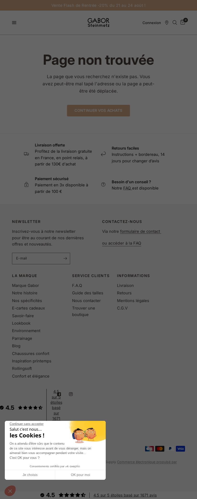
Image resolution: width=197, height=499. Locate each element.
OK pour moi (80, 475)
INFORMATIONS (133, 276)
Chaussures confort (30, 353)
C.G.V (122, 308)
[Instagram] (74, 394)
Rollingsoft (22, 368)
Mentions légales (133, 300)
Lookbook (21, 323)
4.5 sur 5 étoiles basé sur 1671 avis (125, 495)
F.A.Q (77, 285)
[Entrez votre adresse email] (65, 258)
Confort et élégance (30, 376)
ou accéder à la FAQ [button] (121, 243)
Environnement (26, 330)
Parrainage (22, 338)
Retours (124, 293)
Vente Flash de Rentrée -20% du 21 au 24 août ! (98, 5)
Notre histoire (24, 293)
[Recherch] (175, 23)
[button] (10, 491)
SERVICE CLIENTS (91, 276)
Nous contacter (86, 300)
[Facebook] (62, 394)
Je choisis (30, 475)
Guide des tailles (87, 293)
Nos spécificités (27, 300)
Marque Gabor (25, 285)
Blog (16, 345)
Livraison (125, 285)
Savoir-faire (23, 315)
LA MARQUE (24, 276)
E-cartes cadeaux (28, 308)
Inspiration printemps (31, 361)
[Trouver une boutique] (167, 23)
